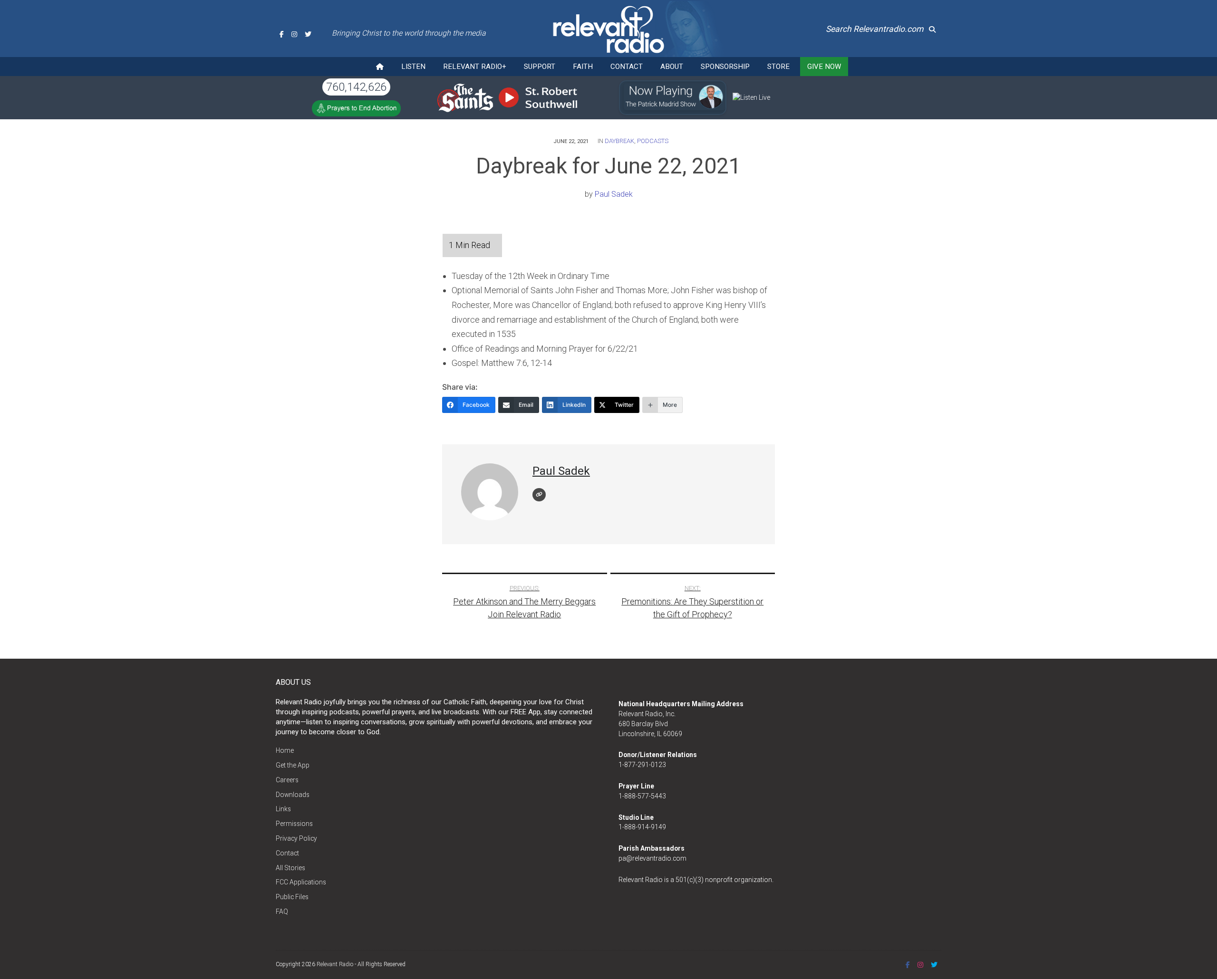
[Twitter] (308, 34)
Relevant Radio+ (474, 66)
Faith (583, 66)
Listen (413, 66)
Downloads (292, 794)
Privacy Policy (296, 838)
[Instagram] (294, 34)
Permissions (294, 823)
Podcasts (652, 140)
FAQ (282, 911)
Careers (287, 780)
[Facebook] (282, 34)
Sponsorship (725, 66)
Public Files (292, 897)
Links (283, 809)
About (671, 66)
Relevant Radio (335, 964)
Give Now (824, 66)
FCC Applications (301, 882)
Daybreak (619, 140)
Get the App (292, 765)
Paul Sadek (614, 194)
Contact (626, 66)
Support (539, 66)
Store (778, 66)
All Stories (290, 868)
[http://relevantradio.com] (539, 494)
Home (285, 750)
